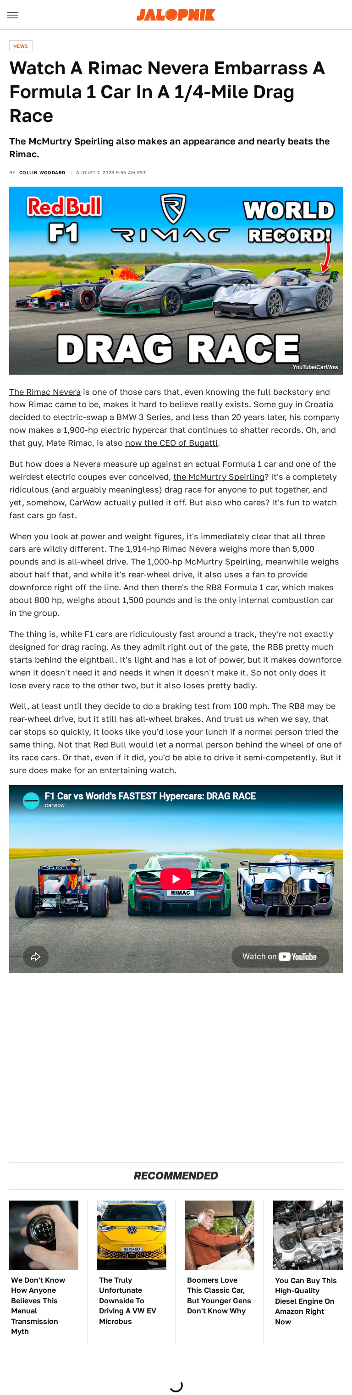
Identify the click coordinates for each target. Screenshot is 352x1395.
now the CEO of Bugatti (171, 443)
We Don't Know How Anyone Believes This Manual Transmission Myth (38, 1306)
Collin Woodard (42, 172)
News (20, 46)
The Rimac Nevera (45, 392)
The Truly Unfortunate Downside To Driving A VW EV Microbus (127, 1301)
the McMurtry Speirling (218, 477)
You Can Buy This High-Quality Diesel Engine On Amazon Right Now (306, 1301)
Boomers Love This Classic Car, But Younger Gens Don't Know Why (219, 1295)
